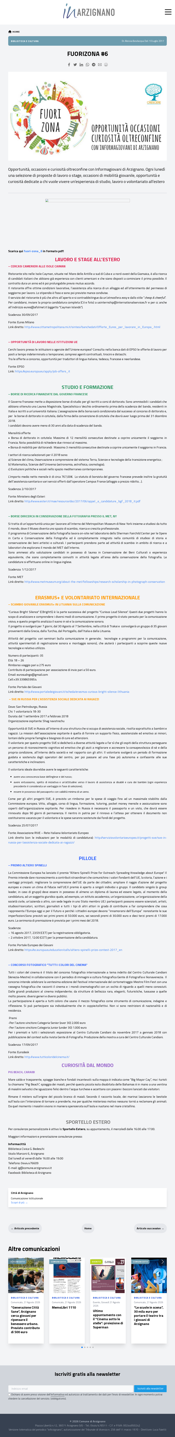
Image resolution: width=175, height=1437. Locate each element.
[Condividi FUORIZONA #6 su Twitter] (75, 64)
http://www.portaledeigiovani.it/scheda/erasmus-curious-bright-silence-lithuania (76, 691)
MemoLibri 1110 (64, 1307)
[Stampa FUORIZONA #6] (106, 64)
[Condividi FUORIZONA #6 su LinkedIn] (81, 64)
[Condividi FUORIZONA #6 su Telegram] (93, 64)
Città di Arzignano (22, 1193)
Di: (123, 41)
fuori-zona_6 (33, 251)
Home (88, 1228)
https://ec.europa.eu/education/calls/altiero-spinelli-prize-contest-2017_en (73, 949)
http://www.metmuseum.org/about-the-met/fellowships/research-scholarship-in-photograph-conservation (94, 581)
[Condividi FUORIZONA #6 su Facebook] (69, 64)
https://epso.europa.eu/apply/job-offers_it (42, 371)
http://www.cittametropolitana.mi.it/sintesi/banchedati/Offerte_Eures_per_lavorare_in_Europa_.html (92, 327)
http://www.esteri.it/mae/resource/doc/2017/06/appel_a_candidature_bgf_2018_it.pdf (82, 501)
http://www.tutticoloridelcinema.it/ (46, 1057)
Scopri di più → (19, 1202)
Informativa (57, 1394)
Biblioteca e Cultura (25, 41)
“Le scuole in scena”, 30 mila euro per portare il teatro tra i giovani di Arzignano (148, 1315)
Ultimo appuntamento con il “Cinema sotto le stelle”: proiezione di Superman (108, 1319)
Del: (147, 41)
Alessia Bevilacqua (134, 41)
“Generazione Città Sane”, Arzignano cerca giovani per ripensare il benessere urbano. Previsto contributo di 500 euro (25, 1320)
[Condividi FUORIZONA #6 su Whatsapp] (87, 64)
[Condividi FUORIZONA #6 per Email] (100, 64)
